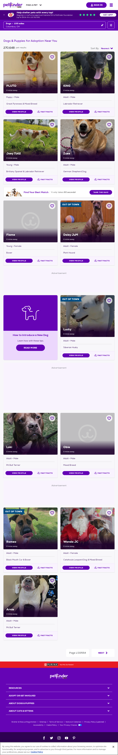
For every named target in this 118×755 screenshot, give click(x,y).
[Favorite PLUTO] (52, 57)
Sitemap (42, 722)
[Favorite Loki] (52, 418)
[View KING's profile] (87, 72)
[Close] (113, 747)
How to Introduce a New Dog (30, 335)
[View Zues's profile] (87, 140)
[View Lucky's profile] (87, 316)
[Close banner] (4, 15)
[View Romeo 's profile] (30, 528)
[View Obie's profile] (87, 434)
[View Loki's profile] (30, 434)
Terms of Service (56, 722)
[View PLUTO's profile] (30, 72)
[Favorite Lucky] (109, 300)
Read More (30, 347)
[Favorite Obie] (109, 418)
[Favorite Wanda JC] (109, 513)
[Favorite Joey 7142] (52, 124)
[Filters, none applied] (111, 25)
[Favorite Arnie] (52, 580)
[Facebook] (44, 738)
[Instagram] (59, 738)
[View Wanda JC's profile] (87, 528)
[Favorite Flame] (52, 206)
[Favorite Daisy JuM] (109, 206)
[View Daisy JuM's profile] (87, 221)
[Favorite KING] (109, 57)
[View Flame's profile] (30, 221)
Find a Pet (32, 5)
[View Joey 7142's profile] (30, 140)
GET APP (108, 15)
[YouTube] (66, 738)
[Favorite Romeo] (52, 513)
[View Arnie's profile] (30, 596)
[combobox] (107, 48)
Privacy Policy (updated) (94, 722)
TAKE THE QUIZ (100, 192)
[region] (59, 748)
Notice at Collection (73, 722)
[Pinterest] (74, 738)
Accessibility (38, 725)
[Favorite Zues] (109, 124)
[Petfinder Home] (12, 5)
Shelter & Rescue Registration (24, 722)
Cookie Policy (51, 725)
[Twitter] (51, 738)
